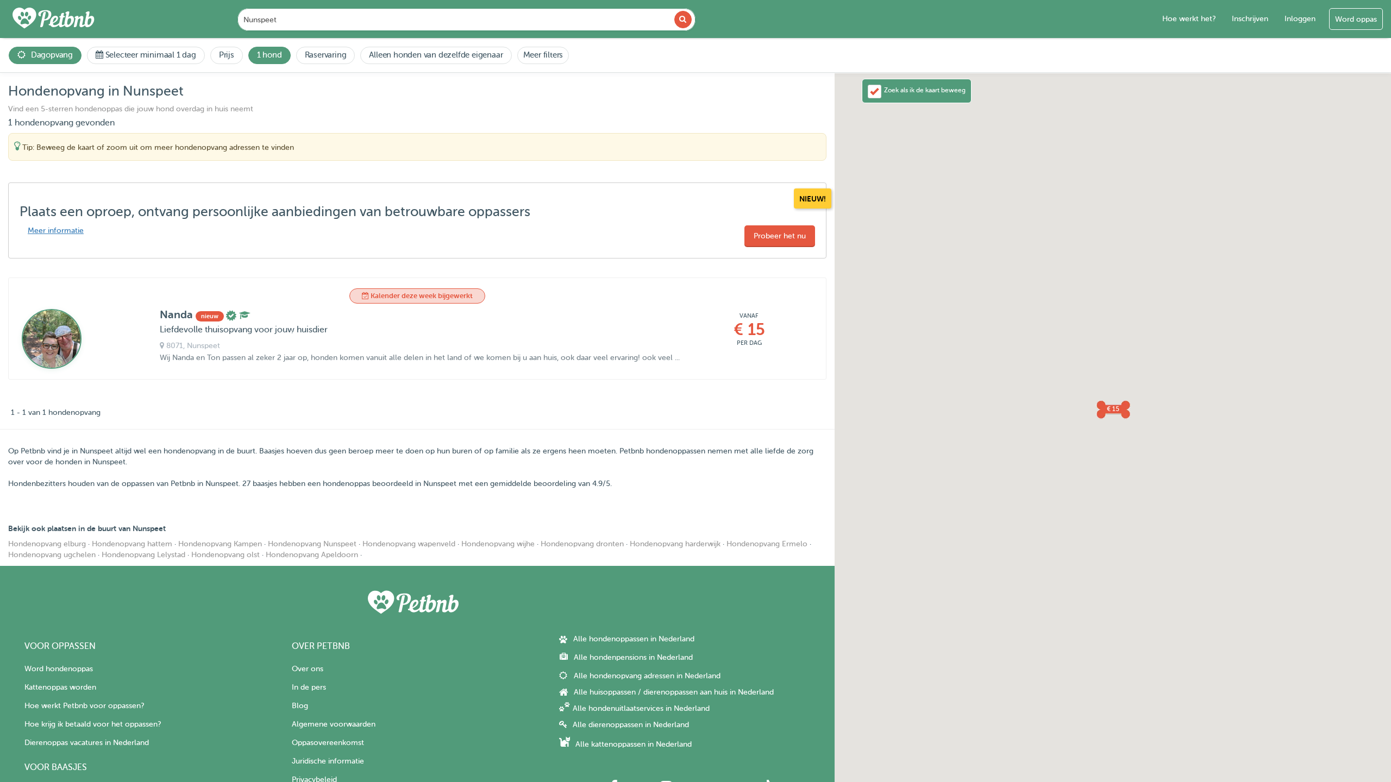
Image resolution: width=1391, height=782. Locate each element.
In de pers (309, 687)
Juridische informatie (328, 761)
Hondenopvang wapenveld (408, 544)
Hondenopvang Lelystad (143, 555)
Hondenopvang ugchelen (52, 555)
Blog (300, 706)
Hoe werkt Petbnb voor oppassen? (84, 706)
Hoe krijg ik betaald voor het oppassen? (92, 724)
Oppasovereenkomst (328, 743)
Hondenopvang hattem (132, 544)
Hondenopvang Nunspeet (312, 544)
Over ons (307, 669)
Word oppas (1356, 19)
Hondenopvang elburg (47, 544)
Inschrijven (1250, 19)
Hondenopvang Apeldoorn (312, 555)
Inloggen (1300, 19)
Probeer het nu (780, 236)
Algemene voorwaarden (333, 724)
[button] (1113, 409)
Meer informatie (56, 230)
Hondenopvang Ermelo (766, 544)
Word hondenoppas (58, 669)
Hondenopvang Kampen (220, 544)
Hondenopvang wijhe (498, 544)
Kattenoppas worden (60, 687)
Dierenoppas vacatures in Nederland (86, 743)
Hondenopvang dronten (582, 544)
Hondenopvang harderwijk (675, 544)
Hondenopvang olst (225, 555)
